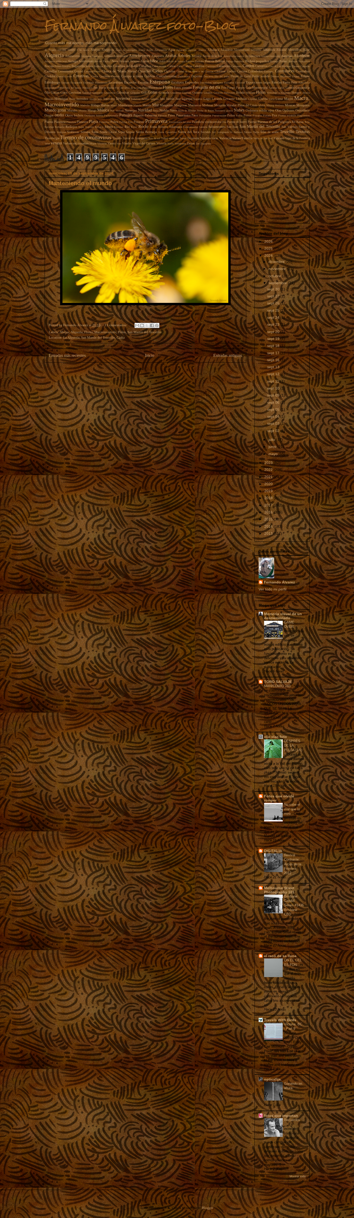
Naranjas (131, 110)
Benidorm (239, 61)
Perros (248, 115)
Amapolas (86, 56)
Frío (223, 87)
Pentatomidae (219, 115)
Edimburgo (52, 82)
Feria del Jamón (73, 87)
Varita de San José (263, 138)
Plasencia (60, 122)
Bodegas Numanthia (299, 61)
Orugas (49, 115)
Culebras (149, 76)
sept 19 (273, 339)
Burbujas (98, 66)
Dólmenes (285, 76)
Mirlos (261, 105)
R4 (293, 122)
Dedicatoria (184, 76)
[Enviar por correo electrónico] (137, 325)
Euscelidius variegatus (211, 82)
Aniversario (121, 56)
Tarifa (256, 132)
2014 (269, 526)
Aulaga (73, 61)
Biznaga (274, 61)
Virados (127, 143)
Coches (231, 71)
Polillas (123, 122)
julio (272, 439)
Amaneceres (72, 56)
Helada (240, 92)
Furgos (240, 87)
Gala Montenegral (257, 87)
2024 (269, 255)
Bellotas (220, 61)
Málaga (95, 105)
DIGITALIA (273, 851)
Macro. (302, 98)
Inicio (149, 355)
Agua (171, 50)
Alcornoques (242, 50)
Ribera (109, 127)
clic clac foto (275, 737)
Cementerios (65, 71)
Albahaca (213, 50)
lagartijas (187, 99)
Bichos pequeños (257, 61)
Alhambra (269, 50)
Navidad (145, 110)
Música (103, 110)
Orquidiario (302, 110)
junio (272, 446)
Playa (93, 121)
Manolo (137, 105)
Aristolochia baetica (233, 56)
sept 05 (273, 409)
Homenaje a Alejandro (279, 92)
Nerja (155, 110)
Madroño (85, 105)
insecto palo (95, 99)
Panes (171, 115)
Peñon (231, 115)
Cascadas (305, 66)
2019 (269, 491)
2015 (269, 519)
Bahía (162, 61)
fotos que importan (281, 1115)
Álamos (202, 49)
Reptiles (89, 127)
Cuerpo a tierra (132, 76)
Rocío (143, 126)
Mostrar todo (297, 1176)
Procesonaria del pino (180, 122)
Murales (72, 110)
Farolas (277, 82)
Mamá (114, 105)
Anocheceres (139, 55)
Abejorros (108, 50)
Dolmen (275, 76)
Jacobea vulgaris (150, 99)
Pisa (274, 115)
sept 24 (273, 317)
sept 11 (273, 381)
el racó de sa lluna (280, 956)
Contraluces (284, 71)
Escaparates (76, 82)
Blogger (207, 1208)
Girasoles (135, 92)
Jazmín (170, 99)
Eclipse (305, 76)
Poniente (139, 122)
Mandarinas (125, 105)
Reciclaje (49, 127)
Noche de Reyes (205, 110)
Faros (286, 82)
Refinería (59, 127)
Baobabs (199, 61)
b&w (154, 61)
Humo (72, 99)
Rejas (81, 127)
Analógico (97, 56)
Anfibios (108, 56)
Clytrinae (220, 71)
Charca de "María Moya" (119, 71)
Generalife (98, 92)
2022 (269, 470)
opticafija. (273, 1079)
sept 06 (273, 402)
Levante (229, 99)
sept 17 (273, 353)
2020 (269, 484)
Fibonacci (87, 87)
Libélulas (241, 99)
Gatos (64, 92)
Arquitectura (252, 56)
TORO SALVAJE (278, 682)
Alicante (281, 50)
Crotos (94, 76)
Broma (57, 66)
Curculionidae (167, 76)
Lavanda (217, 99)
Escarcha (130, 82)
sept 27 (273, 296)
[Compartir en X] (147, 325)
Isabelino (135, 99)
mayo (273, 454)
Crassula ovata (64, 76)
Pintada (267, 115)
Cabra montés (159, 66)
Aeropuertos (160, 49)
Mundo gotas (55, 110)
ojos (271, 110)
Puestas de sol (267, 122)
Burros (108, 66)
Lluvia (263, 99)
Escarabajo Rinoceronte (95, 82)
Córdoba (50, 76)
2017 (269, 505)
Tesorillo (287, 131)
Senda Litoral (108, 132)
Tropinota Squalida (198, 138)
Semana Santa (89, 132)
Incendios (82, 99)
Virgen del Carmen (143, 143)
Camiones (211, 66)
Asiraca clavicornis (270, 56)
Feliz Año (297, 82)
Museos (83, 110)
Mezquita (220, 105)
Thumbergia (52, 138)
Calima (187, 66)
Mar (155, 105)
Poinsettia (104, 122)
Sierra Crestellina (167, 132)
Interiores (109, 99)
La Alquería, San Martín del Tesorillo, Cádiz (94, 337)
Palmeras (151, 115)
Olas (278, 110)
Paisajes (125, 115)
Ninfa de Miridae (187, 110)
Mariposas (180, 105)
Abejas (95, 50)
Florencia (155, 87)
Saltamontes (216, 127)
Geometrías (110, 92)
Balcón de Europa (175, 61)
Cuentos (115, 76)
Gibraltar (123, 92)
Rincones (118, 127)
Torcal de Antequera (135, 138)
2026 (269, 241)
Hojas (261, 92)
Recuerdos (292, 1120)
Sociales (206, 132)
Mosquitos (303, 105)
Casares (296, 66)
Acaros (141, 49)
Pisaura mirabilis (287, 115)
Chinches (144, 71)
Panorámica (183, 115)
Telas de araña (269, 132)
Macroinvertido (62, 104)
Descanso (208, 76)
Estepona (160, 82)
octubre (275, 276)
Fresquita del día (206, 87)
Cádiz (180, 66)
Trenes (183, 138)
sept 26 (273, 303)
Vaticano (279, 138)
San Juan (232, 127)
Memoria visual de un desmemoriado (283, 616)
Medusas (207, 105)
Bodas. (283, 61)
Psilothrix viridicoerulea (206, 122)
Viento (112, 143)
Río (127, 127)
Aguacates (181, 49)
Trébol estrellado (170, 138)
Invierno (123, 98)
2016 (269, 512)
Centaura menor (92, 71)
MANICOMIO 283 (278, 686)
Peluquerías (205, 115)
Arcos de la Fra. (213, 56)
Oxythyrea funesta (93, 115)
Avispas (135, 61)
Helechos (250, 92)
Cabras (171, 66)
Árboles (184, 55)
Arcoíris (197, 56)
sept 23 (273, 324)
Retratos (99, 127)
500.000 (62, 49)
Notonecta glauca (224, 110)
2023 (269, 463)
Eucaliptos (177, 82)
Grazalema (175, 92)
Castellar (51, 71)
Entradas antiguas (227, 355)
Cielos (157, 71)
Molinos (279, 105)
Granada (164, 92)
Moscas (290, 105)
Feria (61, 87)
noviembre (277, 269)
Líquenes (252, 99)
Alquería (54, 55)
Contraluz (303, 71)
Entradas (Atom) (155, 369)
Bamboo (190, 61)
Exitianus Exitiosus (234, 82)
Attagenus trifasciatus (56, 61)
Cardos (248, 66)
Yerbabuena (180, 143)
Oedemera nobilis (256, 110)
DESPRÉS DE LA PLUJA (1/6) (293, 745)
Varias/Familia (242, 138)
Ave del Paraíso (102, 61)
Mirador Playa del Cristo (241, 105)
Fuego (231, 87)
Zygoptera (205, 143)
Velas (47, 143)
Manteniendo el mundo (80, 183)
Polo (130, 122)
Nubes (239, 110)
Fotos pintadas (183, 87)
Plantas (49, 122)
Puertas (252, 122)
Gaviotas (75, 92)
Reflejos (71, 127)
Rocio (134, 127)
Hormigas (61, 99)
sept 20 (273, 332)
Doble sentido (261, 76)
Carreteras (261, 66)
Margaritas (166, 105)
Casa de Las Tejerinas (279, 66)
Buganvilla (78, 66)
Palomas (162, 115)
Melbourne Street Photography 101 (279, 890)
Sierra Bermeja (146, 132)
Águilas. (192, 49)
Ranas (300, 122)
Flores (168, 87)
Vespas (92, 143)
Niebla (164, 110)
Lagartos (198, 99)
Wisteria (161, 143)
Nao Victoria (117, 110)
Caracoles (223, 66)
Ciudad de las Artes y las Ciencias (195, 71)
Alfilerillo (256, 49)
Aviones (124, 61)
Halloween (229, 92)
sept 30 (273, 289)
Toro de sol (154, 138)
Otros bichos (74, 115)
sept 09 (273, 395)
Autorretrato (86, 61)
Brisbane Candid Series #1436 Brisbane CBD (294, 905)
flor (95, 87)
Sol (214, 132)
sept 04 (273, 416)
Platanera (82, 122)
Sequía (130, 132)
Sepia (121, 132)
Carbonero (236, 66)
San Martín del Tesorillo (259, 126)
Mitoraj (270, 105)
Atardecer (302, 55)
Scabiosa (61, 132)
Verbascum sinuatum (76, 143)
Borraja (49, 66)
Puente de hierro (237, 122)
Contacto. (269, 71)
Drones (295, 76)
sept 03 (273, 423)
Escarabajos (116, 82)
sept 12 (273, 374)
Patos (195, 115)
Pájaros (138, 115)
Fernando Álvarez (279, 582)
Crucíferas (105, 76)
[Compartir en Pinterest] (156, 325)
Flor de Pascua (106, 87)
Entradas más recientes (67, 355)
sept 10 (273, 388)
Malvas (105, 105)
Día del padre (222, 76)
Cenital (78, 71)
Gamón (290, 87)
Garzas (55, 92)
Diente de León (240, 76)
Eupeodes (192, 82)
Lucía (271, 99)
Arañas (170, 55)
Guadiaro (186, 92)
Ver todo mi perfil (272, 589)
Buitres (89, 66)
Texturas (303, 131)
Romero (163, 127)
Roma (153, 127)
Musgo (92, 110)
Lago (207, 99)
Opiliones (288, 110)
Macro (288, 99)
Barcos (209, 61)
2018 (269, 498)
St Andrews (236, 132)
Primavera (156, 121)
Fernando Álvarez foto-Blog (140, 25)
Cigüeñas (169, 71)
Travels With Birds (280, 1020)
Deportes (196, 76)
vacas (214, 138)
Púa (224, 122)
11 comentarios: (116, 325)
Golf (144, 92)
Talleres (248, 132)
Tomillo (117, 138)
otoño (59, 115)
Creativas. (81, 76)
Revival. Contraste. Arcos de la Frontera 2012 (292, 864)
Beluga (229, 61)
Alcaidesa (226, 50)
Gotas (152, 92)
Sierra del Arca (188, 132)
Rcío (307, 122)
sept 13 (273, 367)
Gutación (218, 92)
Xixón (170, 143)
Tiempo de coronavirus (85, 137)
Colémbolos (255, 71)
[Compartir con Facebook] (151, 325)
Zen (198, 143)
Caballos (145, 66)
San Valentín (289, 127)
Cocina (242, 71)
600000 (71, 49)
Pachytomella (111, 115)
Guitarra (197, 92)
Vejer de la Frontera (297, 138)
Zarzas (191, 143)
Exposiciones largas (258, 82)
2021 (269, 477)
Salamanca (175, 127)
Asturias (287, 56)
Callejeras (199, 66)
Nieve (173, 110)
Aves (114, 61)
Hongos (296, 92)
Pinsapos (257, 115)
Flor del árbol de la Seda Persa (131, 87)
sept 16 (273, 360)
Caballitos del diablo (125, 66)
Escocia (143, 82)
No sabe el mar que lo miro (292, 809)
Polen (114, 122)
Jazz (178, 99)
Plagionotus (303, 115)
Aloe (306, 50)
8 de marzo (83, 49)
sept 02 (273, 431)
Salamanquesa (190, 127)
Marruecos (194, 105)
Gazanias (86, 92)
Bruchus (66, 66)
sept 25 (273, 310)
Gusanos (208, 92)
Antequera (157, 56)
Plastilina (71, 122)
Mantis (147, 105)
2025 (269, 248)
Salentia (203, 127)
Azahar (144, 61)
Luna (279, 99)
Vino (118, 143)
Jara (162, 99)
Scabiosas (73, 132)
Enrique (65, 82)
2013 (269, 533)
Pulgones (284, 122)
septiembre (278, 283)
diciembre (277, 262)
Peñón (239, 115)
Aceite (149, 49)
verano (56, 143)
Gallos (281, 87)
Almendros (294, 50)
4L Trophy (50, 49)
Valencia (225, 138)
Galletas (273, 87)
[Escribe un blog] (142, 325)
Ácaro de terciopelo (126, 49)
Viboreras (102, 143)
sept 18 (273, 346)
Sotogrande (223, 132)
